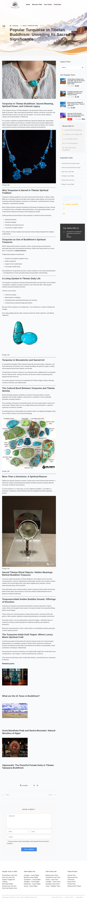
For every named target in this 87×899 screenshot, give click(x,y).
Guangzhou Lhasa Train (53, 877)
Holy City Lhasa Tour (8, 877)
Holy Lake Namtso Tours (9, 888)
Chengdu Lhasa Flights (68, 176)
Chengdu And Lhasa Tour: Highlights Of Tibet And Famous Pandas (75, 93)
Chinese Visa (71, 875)
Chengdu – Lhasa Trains (53, 881)
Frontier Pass (71, 884)
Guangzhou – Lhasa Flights (32, 879)
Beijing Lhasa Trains (52, 875)
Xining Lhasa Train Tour (68, 180)
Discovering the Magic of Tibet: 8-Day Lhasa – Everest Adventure (75, 104)
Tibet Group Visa (72, 877)
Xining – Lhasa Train (52, 879)
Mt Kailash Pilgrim (7, 884)
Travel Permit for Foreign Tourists (71, 163)
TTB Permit (70, 879)
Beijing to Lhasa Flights (68, 184)
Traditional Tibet (32, 25)
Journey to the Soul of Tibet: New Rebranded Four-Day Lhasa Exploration (75, 115)
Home (28, 4)
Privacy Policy (69, 897)
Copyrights (79, 897)
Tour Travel (48, 4)
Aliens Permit (71, 881)
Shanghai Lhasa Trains (53, 884)
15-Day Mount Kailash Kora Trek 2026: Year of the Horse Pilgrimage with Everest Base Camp (76, 81)
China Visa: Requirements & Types (71, 167)
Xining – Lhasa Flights (30, 886)
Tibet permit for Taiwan (74, 886)
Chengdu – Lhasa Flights (31, 875)
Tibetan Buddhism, (23, 110)
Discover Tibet (37, 4)
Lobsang (15, 25)
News (24, 25)
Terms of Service (57, 897)
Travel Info (57, 4)
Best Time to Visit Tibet (68, 171)
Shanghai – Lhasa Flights (31, 881)
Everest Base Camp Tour (9, 875)
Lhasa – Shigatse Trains (53, 886)
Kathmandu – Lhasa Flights (32, 884)
